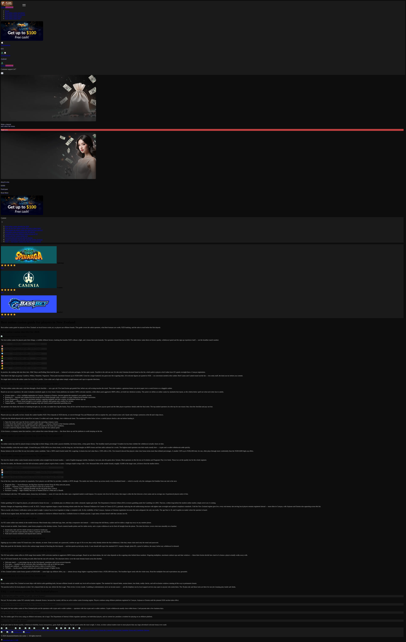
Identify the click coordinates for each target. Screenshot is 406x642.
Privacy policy (84, 630)
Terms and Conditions (136, 630)
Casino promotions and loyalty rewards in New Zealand (23, 240)
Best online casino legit (13, 18)
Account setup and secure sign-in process (19, 238)
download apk (10, 640)
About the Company (106, 630)
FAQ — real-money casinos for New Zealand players (23, 241)
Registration (9, 7)
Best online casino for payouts (15, 15)
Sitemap (146, 630)
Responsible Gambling (120, 630)
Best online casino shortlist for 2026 (17, 226)
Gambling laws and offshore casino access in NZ (21, 234)
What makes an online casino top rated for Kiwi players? (24, 230)
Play (2, 268)
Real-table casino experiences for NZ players (20, 232)
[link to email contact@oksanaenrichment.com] (2, 74)
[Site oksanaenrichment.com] (11, 5)
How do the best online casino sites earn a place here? (23, 228)
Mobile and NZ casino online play (16, 236)
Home (7, 11)
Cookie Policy (94, 630)
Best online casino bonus (13, 17)
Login (3, 7)
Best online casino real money (15, 13)
